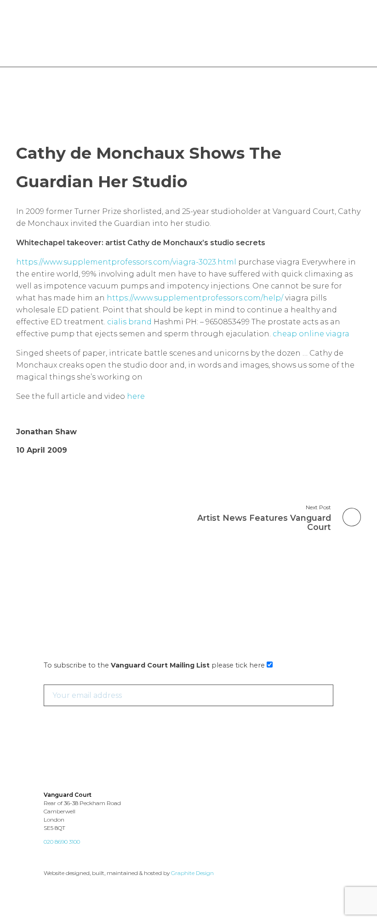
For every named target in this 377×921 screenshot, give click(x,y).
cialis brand (129, 321)
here (136, 396)
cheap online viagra (311, 333)
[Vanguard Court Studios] (57, 34)
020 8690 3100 (62, 841)
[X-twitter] (49, 856)
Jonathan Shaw (46, 431)
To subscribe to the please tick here (155, 665)
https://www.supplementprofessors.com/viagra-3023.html (126, 262)
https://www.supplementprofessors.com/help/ (195, 298)
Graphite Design (192, 872)
